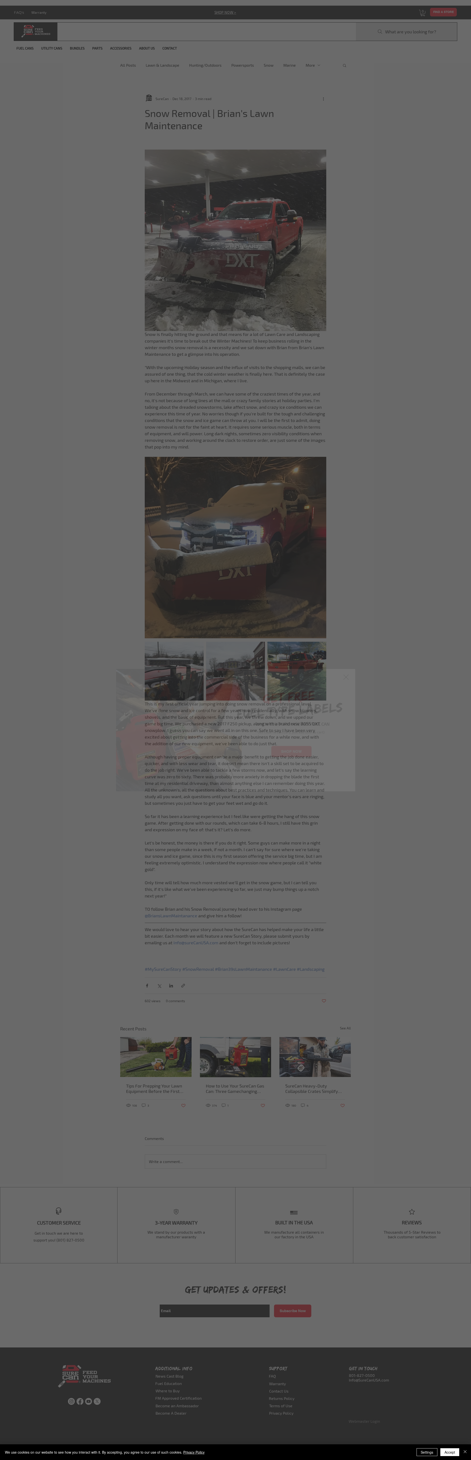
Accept (450, 1452)
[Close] (465, 1452)
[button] (346, 677)
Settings (427, 1452)
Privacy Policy (194, 1452)
